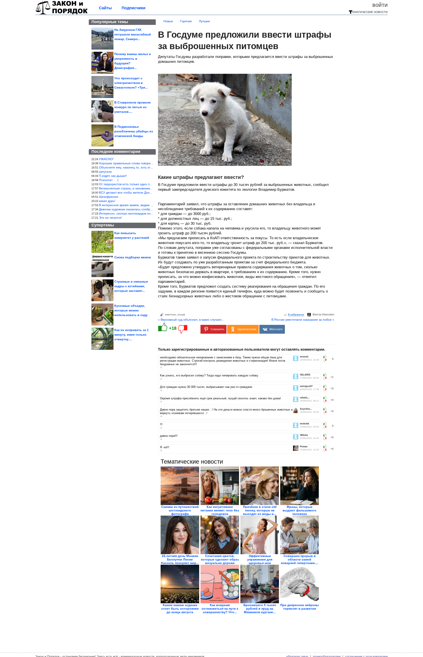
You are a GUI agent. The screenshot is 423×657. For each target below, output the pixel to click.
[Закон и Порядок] (61, 13)
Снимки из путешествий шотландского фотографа (180, 510)
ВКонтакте (276, 329)
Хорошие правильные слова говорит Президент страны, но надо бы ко (150, 163)
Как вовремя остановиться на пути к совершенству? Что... (220, 608)
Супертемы (102, 225)
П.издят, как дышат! (113, 176)
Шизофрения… (110, 196)
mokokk (304, 423)
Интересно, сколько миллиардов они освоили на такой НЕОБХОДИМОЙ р (152, 213)
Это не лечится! (110, 217)
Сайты (105, 8)
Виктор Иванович (323, 314)
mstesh (304, 356)
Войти (380, 5)
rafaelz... (305, 397)
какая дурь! (107, 201)
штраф (181, 314)
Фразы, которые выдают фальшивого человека (299, 510)
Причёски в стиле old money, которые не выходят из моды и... (259, 510)
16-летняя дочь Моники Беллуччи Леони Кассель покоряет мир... (180, 559)
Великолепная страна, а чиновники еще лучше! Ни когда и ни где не (148, 188)
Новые (168, 21)
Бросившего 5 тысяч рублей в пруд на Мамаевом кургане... (259, 608)
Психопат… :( (109, 180)
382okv (304, 435)
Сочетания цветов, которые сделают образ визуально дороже (220, 559)
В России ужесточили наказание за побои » (302, 319)
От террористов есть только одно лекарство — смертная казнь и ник (148, 184)
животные (170, 314)
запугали (105, 171)
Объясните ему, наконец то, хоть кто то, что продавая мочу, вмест (147, 167)
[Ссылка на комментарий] (161, 367)
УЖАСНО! (106, 159)
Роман (304, 446)
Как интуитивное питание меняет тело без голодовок (219, 510)
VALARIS (305, 375)
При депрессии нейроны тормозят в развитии (299, 606)
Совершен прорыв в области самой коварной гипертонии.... (299, 559)
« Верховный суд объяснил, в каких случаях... (191, 319)
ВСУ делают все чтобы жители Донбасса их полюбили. (139, 192)
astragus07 (306, 386)
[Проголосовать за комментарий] (326, 360)
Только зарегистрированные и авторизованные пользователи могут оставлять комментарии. (241, 349)
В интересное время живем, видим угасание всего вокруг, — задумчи (149, 205)
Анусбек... (306, 409)
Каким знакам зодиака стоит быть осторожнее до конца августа (180, 608)
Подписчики (133, 8)
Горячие (186, 21)
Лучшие (204, 21)
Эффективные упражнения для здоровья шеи (259, 559)
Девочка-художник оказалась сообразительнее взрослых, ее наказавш (150, 209)
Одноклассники (246, 329)
